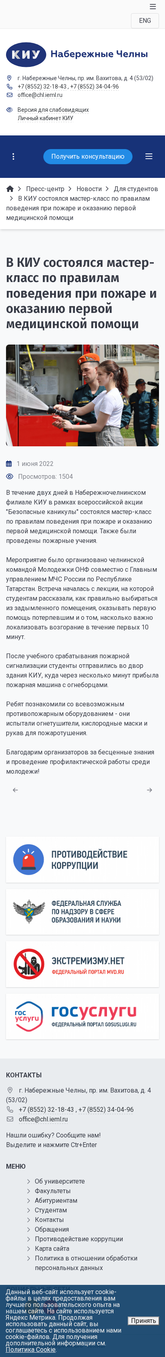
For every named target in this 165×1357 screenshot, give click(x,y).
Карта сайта (52, 1248)
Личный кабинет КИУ (45, 118)
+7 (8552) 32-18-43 (42, 86)
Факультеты (53, 1191)
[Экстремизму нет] (82, 964)
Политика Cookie (31, 1349)
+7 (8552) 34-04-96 (94, 86)
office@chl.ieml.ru (40, 95)
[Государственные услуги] (82, 1017)
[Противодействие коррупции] (82, 860)
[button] (140, 395)
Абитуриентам (56, 1200)
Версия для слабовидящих (53, 110)
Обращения (52, 1229)
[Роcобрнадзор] (82, 912)
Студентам (51, 1210)
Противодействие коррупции (79, 1239)
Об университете (60, 1181)
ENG (145, 20)
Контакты (49, 1220)
